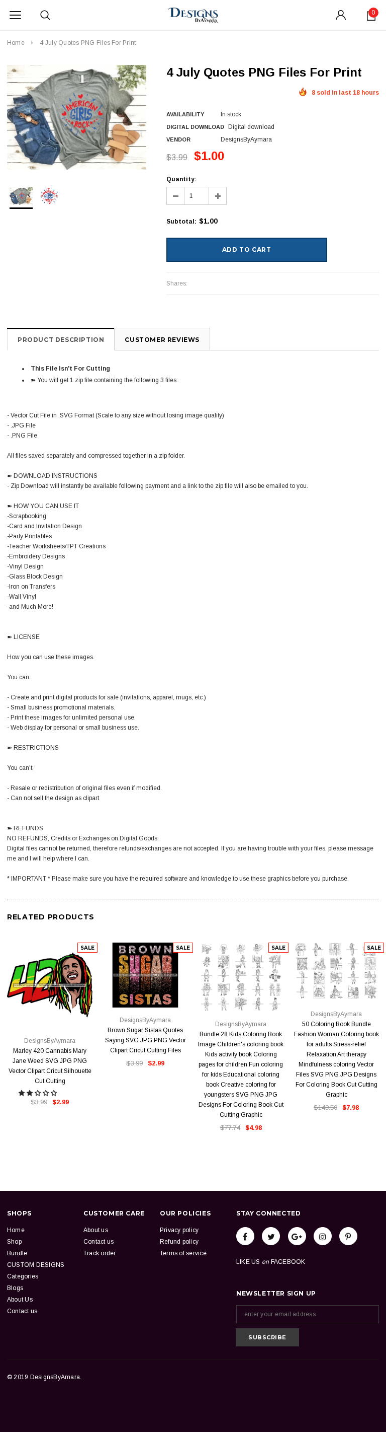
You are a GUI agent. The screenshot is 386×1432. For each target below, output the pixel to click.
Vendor (178, 139)
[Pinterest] (348, 1236)
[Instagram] (323, 1236)
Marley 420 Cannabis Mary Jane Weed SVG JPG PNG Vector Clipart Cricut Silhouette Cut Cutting (50, 1066)
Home (16, 42)
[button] (38, 1093)
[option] (76, 117)
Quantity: (181, 179)
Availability (185, 114)
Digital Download (195, 127)
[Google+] (297, 1236)
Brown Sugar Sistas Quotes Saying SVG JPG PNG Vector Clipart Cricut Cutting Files (145, 1040)
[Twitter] (271, 1236)
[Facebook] (245, 1236)
